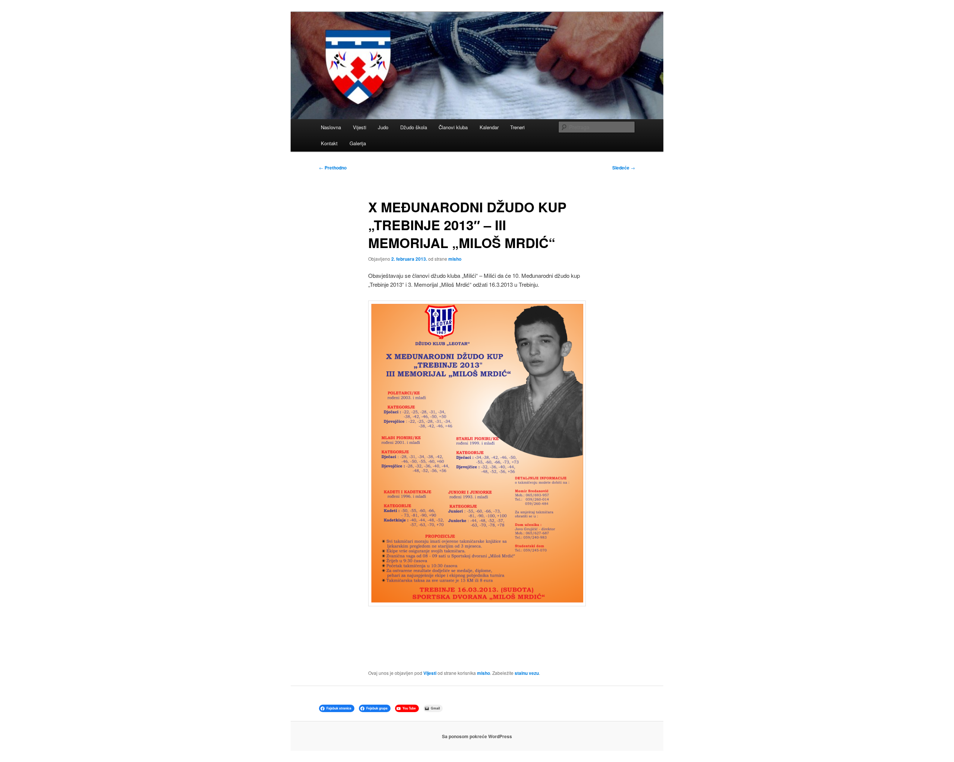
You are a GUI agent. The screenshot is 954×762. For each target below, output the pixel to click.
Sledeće (623, 167)
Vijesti (359, 127)
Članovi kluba (453, 127)
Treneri (517, 127)
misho (454, 258)
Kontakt (329, 143)
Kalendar (489, 127)
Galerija (358, 143)
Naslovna (331, 127)
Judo (383, 127)
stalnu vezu (527, 673)
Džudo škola (413, 127)
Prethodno (333, 167)
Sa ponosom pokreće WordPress (477, 736)
